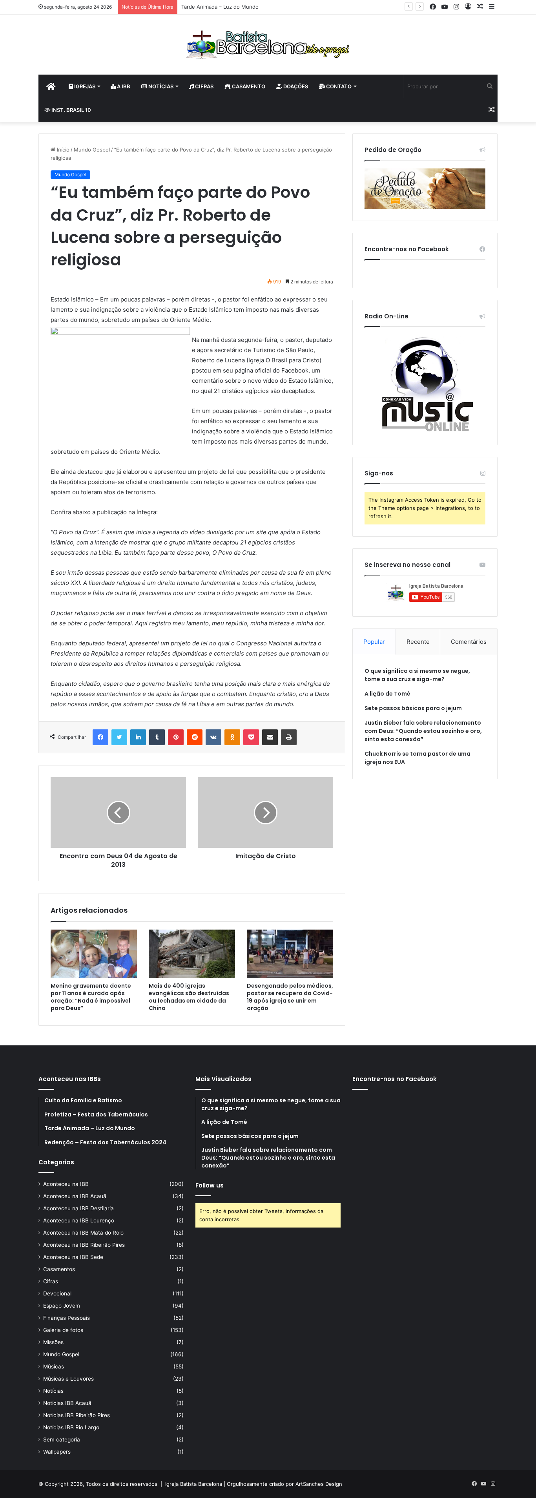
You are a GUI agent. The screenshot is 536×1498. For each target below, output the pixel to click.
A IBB (123, 86)
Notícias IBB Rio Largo (71, 1427)
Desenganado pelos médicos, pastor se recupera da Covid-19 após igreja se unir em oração (290, 997)
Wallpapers (57, 1452)
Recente (418, 641)
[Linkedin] (138, 737)
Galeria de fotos (63, 1330)
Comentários (469, 641)
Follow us (209, 1185)
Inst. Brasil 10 (70, 110)
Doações (295, 86)
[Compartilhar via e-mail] (270, 737)
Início (62, 149)
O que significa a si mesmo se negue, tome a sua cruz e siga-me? (417, 675)
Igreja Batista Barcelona (193, 1484)
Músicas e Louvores (68, 1379)
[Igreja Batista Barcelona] (268, 44)
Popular (374, 641)
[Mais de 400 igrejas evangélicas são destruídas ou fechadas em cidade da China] (192, 954)
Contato (338, 86)
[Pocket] (251, 737)
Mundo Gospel (92, 149)
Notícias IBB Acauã (67, 1403)
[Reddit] (194, 737)
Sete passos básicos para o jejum (413, 708)
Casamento (248, 86)
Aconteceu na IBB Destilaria (78, 1208)
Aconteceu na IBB (66, 1184)
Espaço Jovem (61, 1306)
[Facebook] (100, 737)
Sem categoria (61, 1439)
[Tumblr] (157, 737)
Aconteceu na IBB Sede (73, 1257)
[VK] (213, 737)
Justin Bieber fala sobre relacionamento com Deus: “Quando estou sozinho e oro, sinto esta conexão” (423, 731)
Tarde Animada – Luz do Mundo (220, 7)
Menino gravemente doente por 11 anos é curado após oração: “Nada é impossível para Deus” (91, 997)
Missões (53, 1342)
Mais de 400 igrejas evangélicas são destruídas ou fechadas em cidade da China (189, 997)
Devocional (57, 1293)
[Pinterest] (176, 737)
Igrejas (84, 86)
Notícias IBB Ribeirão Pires (76, 1415)
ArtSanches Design (318, 1484)
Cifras (203, 86)
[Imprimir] (289, 737)
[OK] (232, 737)
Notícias (160, 86)
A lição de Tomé (387, 694)
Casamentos (59, 1269)
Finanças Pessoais (66, 1318)
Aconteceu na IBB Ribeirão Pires (84, 1245)
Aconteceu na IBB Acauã (74, 1196)
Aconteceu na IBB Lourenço (78, 1220)
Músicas (53, 1366)
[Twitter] (119, 737)
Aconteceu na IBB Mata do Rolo (83, 1232)
